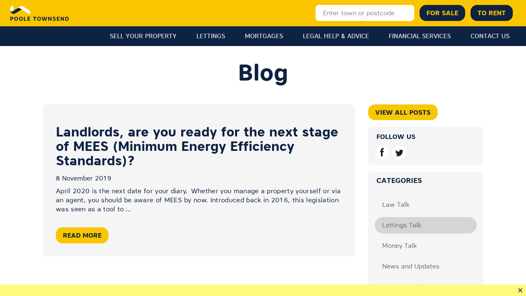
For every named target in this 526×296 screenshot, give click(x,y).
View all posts (403, 112)
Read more (82, 235)
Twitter (399, 152)
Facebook (382, 152)
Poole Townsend (39, 13)
